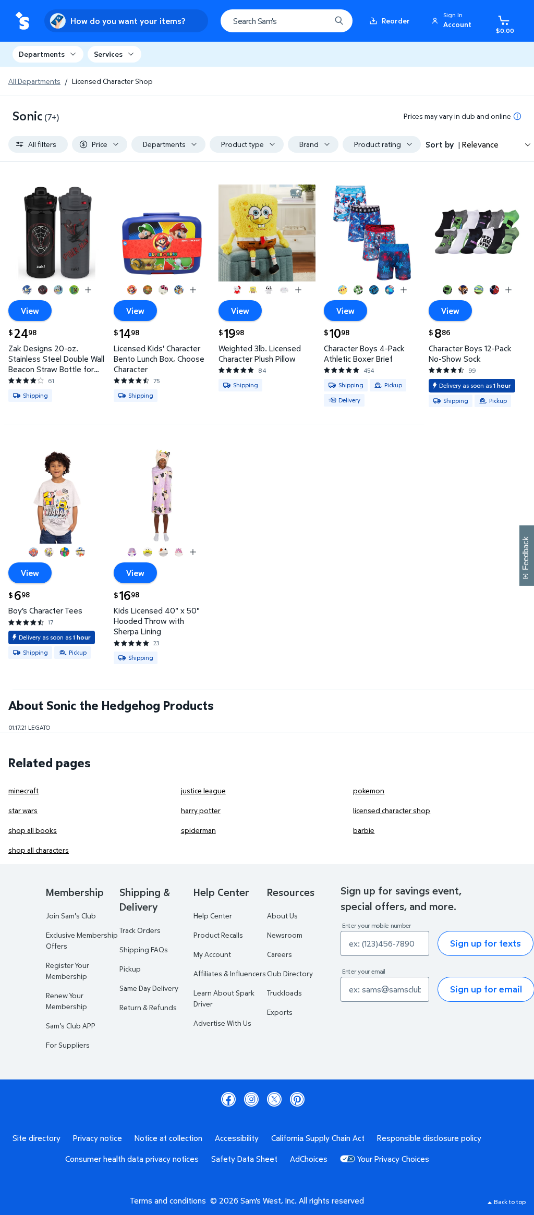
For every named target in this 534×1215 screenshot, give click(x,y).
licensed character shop (391, 810)
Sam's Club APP (70, 1025)
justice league (203, 790)
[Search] (339, 21)
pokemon (368, 790)
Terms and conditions (168, 1200)
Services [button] (108, 54)
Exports (280, 1012)
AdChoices (308, 1158)
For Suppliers (68, 1045)
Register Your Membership (67, 970)
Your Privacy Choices (393, 1158)
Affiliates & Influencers (229, 973)
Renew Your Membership (66, 1000)
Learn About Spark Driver (223, 998)
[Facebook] (228, 1099)
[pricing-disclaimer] (517, 116)
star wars (23, 810)
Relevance (480, 144)
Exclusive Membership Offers (82, 940)
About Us (282, 916)
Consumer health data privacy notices (132, 1158)
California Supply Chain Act (318, 1138)
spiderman (198, 830)
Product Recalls (218, 935)
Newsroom (284, 935)
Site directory (36, 1138)
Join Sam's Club (71, 916)
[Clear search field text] (314, 20)
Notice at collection (168, 1138)
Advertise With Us (222, 1023)
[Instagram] (251, 1099)
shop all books (32, 830)
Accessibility (237, 1138)
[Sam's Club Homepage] (22, 21)
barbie (363, 830)
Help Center (212, 916)
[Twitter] (274, 1099)
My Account (212, 954)
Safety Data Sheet (244, 1158)
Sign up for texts (485, 943)
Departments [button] (42, 54)
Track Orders (140, 930)
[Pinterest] (297, 1099)
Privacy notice (97, 1138)
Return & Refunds (148, 1007)
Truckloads (284, 993)
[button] (453, 20)
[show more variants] (88, 289)
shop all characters (38, 850)
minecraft (23, 790)
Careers (279, 954)
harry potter (201, 810)
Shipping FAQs (143, 949)
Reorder (396, 21)
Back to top (510, 1201)
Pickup (130, 969)
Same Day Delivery (148, 988)
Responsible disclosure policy (429, 1138)
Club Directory (290, 973)
